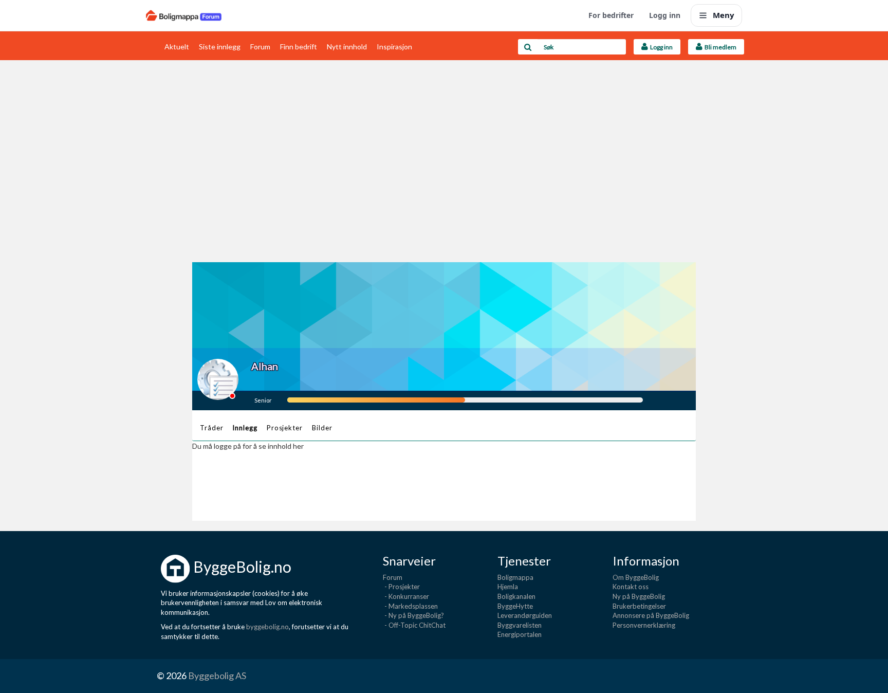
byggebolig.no (267, 627)
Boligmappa (515, 577)
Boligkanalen (516, 596)
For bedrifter (611, 15)
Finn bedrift (298, 46)
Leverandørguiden (524, 615)
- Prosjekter (401, 586)
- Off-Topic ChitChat (414, 625)
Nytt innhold (347, 46)
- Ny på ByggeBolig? (413, 615)
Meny (723, 15)
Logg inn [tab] (660, 47)
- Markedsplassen (410, 606)
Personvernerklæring (644, 625)
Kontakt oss (631, 586)
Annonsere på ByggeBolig (651, 615)
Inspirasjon (394, 46)
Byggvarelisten (519, 625)
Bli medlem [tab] (719, 47)
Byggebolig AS (217, 675)
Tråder (211, 428)
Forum (260, 46)
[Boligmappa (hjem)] (183, 15)
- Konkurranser (406, 596)
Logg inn (664, 15)
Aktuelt (176, 46)
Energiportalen (519, 634)
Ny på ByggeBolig (639, 596)
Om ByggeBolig (636, 577)
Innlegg (244, 428)
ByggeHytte (515, 606)
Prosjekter (285, 428)
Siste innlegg (219, 46)
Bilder (322, 428)
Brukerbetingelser (639, 606)
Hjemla (507, 586)
